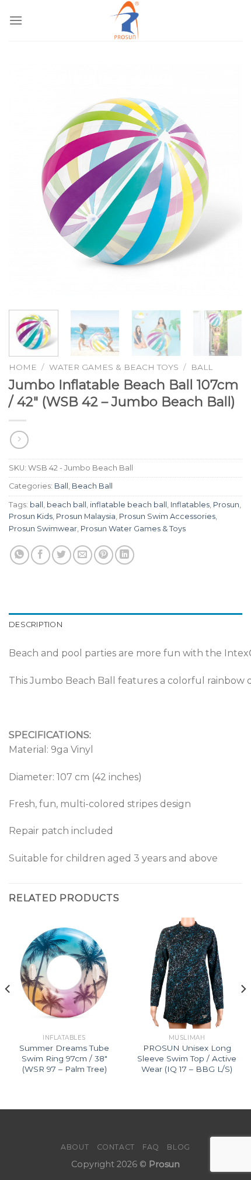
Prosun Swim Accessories (167, 516)
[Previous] (28, 181)
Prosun (226, 504)
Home (23, 367)
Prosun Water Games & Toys (133, 528)
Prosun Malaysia (86, 516)
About (75, 1147)
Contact (116, 1147)
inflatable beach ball (128, 504)
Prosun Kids (31, 516)
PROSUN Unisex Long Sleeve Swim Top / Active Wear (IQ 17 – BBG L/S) (186, 1058)
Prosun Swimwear (43, 528)
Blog (178, 1147)
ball (36, 504)
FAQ (150, 1147)
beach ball (66, 504)
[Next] (222, 181)
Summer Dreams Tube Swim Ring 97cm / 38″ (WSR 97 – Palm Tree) (64, 1058)
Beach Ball (92, 486)
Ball (201, 367)
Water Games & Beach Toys (114, 367)
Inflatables (190, 504)
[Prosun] (125, 20)
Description (35, 624)
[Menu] (16, 20)
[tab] (125, 624)
